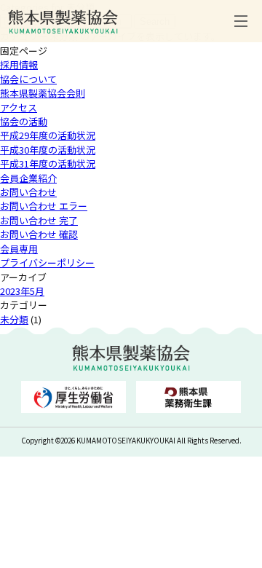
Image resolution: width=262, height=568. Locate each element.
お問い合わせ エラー (43, 206)
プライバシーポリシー (47, 262)
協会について (28, 79)
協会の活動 (23, 121)
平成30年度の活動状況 (47, 150)
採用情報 (19, 64)
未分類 (14, 319)
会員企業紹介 (28, 178)
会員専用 (19, 249)
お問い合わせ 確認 (39, 234)
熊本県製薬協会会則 (42, 93)
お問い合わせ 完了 (39, 220)
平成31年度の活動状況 (47, 163)
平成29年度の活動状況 (47, 135)
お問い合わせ (28, 192)
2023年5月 (22, 291)
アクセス (18, 107)
